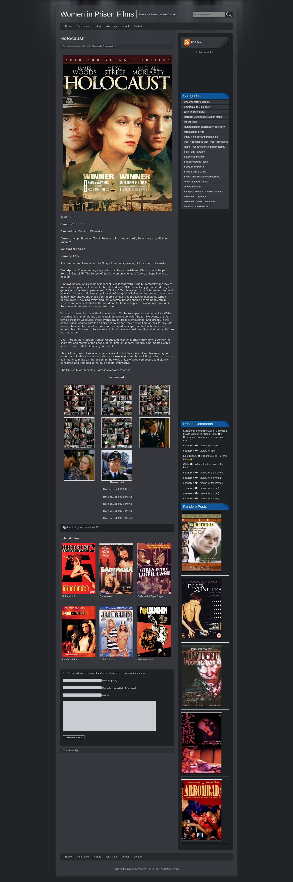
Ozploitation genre (194, 131)
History (97, 26)
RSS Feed (196, 42)
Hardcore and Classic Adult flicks (203, 117)
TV (97, 527)
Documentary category (197, 102)
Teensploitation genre (196, 181)
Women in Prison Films (97, 14)
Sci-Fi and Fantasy (194, 151)
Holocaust (89, 527)
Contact (138, 26)
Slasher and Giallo (194, 156)
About (125, 26)
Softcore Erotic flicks (196, 161)
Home (68, 26)
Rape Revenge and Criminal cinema (204, 146)
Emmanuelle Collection (197, 107)
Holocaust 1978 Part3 (117, 503)
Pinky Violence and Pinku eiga (201, 136)
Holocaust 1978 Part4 (117, 511)
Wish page (112, 26)
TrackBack (71, 750)
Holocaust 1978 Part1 (117, 489)
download (71, 527)
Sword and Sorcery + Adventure (202, 176)
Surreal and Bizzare (195, 171)
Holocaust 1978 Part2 (117, 496)
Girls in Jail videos (194, 112)
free (80, 527)
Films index (83, 26)
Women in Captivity (195, 196)
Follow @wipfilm (205, 52)
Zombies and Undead (196, 206)
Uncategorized (192, 186)
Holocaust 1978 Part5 (117, 518)
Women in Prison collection (105, 46)
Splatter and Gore (194, 166)
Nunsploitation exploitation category (204, 126)
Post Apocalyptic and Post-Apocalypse (206, 141)
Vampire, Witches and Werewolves (203, 191)
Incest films (190, 122)
